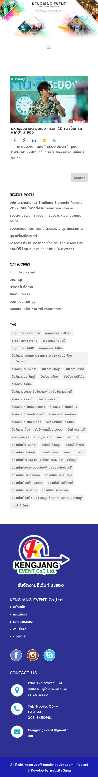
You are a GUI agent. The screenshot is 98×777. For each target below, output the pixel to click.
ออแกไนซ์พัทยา (49, 452)
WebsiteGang (60, 770)
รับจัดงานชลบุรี (50, 369)
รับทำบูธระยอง (43, 437)
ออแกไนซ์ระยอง (74, 452)
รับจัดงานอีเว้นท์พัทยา (62, 414)
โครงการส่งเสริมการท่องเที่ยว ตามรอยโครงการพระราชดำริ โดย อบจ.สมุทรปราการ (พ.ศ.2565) (47, 245)
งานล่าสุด (19, 79)
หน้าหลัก (19, 607)
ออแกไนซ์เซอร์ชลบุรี (60, 482)
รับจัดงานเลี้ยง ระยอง (49, 429)
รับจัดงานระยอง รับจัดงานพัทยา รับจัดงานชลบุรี (42, 391)
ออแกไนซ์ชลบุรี (50, 445)
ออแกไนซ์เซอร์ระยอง (55, 490)
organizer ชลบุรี (53, 340)
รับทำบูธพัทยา (20, 437)
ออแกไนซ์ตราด (74, 445)
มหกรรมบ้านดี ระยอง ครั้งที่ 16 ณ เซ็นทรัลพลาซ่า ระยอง (46, 130)
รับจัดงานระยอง (22, 384)
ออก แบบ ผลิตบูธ (22, 301)
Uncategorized (22, 272)
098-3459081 (40, 717)
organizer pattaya (58, 333)
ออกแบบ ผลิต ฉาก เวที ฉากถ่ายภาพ (36, 309)
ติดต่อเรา (20, 636)
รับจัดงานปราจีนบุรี (23, 376)
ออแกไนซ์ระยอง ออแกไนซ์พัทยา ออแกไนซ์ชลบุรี (42, 467)
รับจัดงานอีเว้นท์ (48, 399)
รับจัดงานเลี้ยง (21, 429)
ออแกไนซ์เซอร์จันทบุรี (58, 475)
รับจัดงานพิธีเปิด (74, 376)
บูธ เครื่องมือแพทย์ (23, 236)
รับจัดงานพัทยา (49, 376)
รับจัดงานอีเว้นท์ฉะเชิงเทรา (28, 407)
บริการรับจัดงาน (21, 287)
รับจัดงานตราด (74, 369)
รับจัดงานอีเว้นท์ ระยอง (26, 422)
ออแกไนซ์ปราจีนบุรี (23, 452)
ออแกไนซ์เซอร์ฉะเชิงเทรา (27, 482)
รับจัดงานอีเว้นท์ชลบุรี (63, 407)
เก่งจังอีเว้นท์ (20, 505)
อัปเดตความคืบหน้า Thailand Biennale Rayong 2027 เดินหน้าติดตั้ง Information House (46, 205)
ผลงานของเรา (20, 294)
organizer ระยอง (51, 348)
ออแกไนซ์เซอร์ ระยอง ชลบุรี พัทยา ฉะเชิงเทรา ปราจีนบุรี (47, 497)
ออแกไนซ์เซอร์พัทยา (24, 490)
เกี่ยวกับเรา (21, 614)
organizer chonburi (26, 333)
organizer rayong (24, 340)
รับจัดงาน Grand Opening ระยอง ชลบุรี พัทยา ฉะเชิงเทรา (42, 358)
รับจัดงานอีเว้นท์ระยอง (60, 422)
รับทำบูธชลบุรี (76, 429)
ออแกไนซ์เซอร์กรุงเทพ (26, 475)
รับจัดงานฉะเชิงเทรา (24, 369)
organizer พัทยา (23, 348)
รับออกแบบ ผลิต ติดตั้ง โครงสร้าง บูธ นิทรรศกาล (46, 228)
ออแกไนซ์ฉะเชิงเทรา (24, 445)
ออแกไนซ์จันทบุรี (67, 437)
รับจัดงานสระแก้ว (22, 399)
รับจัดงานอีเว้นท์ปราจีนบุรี (28, 414)
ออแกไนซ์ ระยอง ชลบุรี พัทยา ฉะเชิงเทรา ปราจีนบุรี (44, 460)
